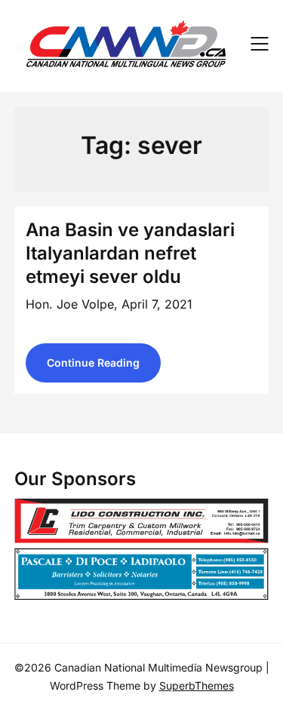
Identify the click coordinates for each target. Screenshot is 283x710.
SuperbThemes (196, 685)
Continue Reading (93, 362)
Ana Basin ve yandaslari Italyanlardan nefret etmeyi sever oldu (130, 253)
